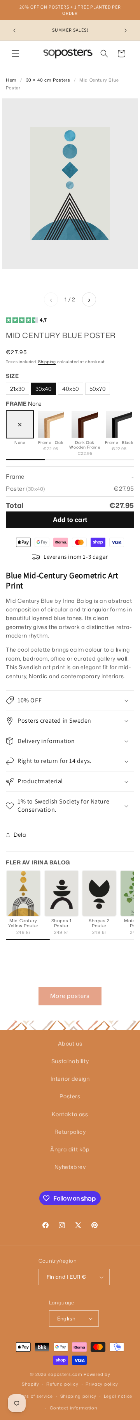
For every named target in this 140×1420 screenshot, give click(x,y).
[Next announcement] (125, 30)
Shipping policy (78, 1396)
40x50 (70, 388)
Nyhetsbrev (70, 1167)
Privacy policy (102, 1384)
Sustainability (70, 1061)
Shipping (47, 361)
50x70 (97, 388)
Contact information (73, 1408)
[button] (15, 53)
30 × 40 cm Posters (48, 80)
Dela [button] (20, 834)
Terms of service (34, 1396)
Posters (70, 1096)
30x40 (43, 388)
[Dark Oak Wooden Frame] (85, 424)
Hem (11, 80)
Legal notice (118, 1396)
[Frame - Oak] (51, 424)
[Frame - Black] (119, 424)
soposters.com (65, 1374)
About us (70, 1043)
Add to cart (70, 519)
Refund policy (62, 1384)
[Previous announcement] (14, 30)
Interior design (70, 1078)
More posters (70, 996)
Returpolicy (70, 1131)
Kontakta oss (70, 1114)
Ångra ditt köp (69, 1149)
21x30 (17, 388)
